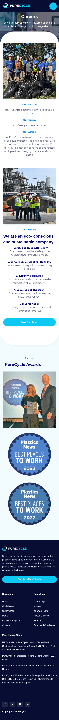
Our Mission (8, 606)
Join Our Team (29, 322)
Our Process (8, 611)
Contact (6, 625)
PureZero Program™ (12, 620)
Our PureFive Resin (29, 579)
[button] (53, 6)
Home (5, 601)
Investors (38, 606)
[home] (16, 5)
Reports (37, 620)
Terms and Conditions (44, 625)
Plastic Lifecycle (41, 616)
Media (5, 616)
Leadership (39, 601)
